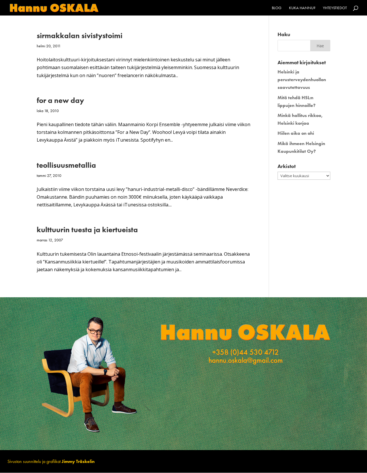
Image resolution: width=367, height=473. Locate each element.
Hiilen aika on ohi (296, 133)
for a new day (60, 100)
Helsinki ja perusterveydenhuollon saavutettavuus (302, 79)
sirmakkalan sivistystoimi (79, 35)
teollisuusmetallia (66, 165)
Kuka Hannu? (302, 8)
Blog (277, 8)
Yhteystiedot (335, 8)
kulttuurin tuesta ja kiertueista (87, 229)
